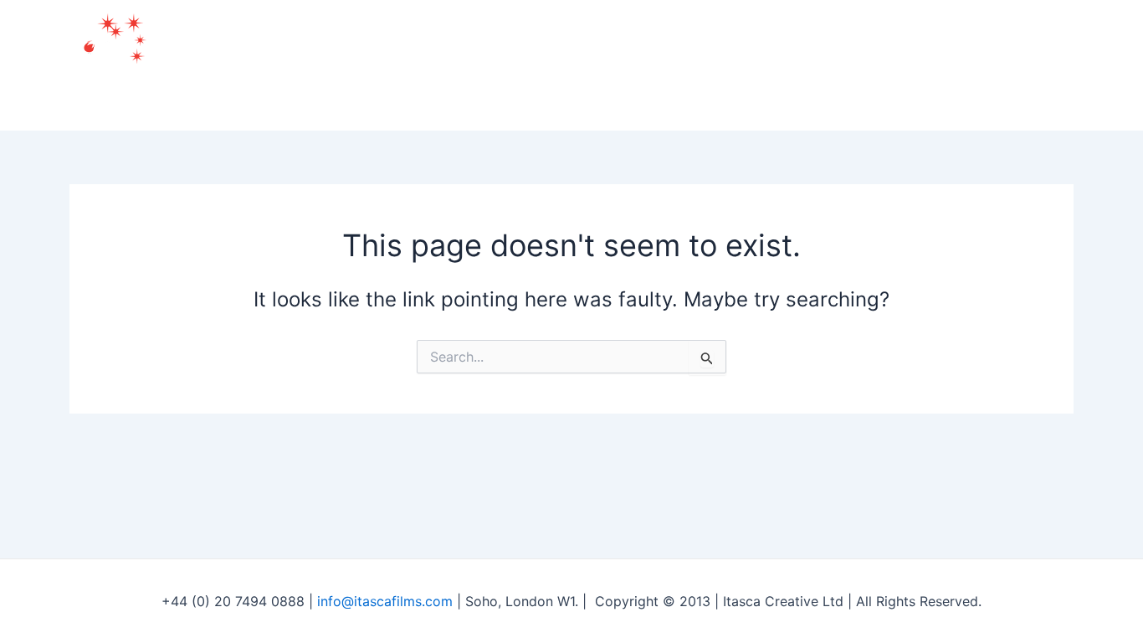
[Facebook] (949, 65)
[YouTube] (1023, 65)
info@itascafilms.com (385, 601)
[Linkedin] (1060, 65)
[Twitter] (986, 65)
